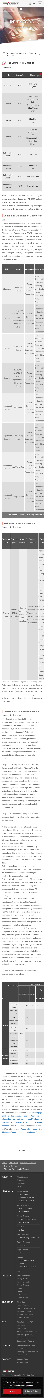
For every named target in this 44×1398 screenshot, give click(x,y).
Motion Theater (23, 1216)
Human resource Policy (26, 1345)
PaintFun (35, 1238)
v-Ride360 (23, 1198)
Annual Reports (23, 1305)
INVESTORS (13, 1163)
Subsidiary (21, 1183)
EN (34, 4)
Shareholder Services (25, 1311)
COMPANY (7, 1177)
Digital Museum (23, 1234)
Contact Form (22, 1359)
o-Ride (31, 1198)
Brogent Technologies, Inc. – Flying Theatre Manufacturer (11, 3)
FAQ (19, 1271)
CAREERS (7, 1345)
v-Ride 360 (21, 1294)
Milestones (21, 1180)
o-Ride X (31, 1201)
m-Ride (28, 1194)
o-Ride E (22, 1201)
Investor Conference (25, 1315)
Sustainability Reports (25, 1341)
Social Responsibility (25, 1335)
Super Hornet (24, 1212)
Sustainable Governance (26, 1338)
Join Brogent (22, 1355)
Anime (21, 1264)
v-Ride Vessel (24, 1222)
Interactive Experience (27, 1267)
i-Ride (21, 1194)
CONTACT (6, 1359)
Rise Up (22, 1208)
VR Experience (23, 1205)
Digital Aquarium (23, 1276)
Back (24, 1151)
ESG (4, 1322)
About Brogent (22, 1177)
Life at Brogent (22, 1348)
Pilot (20, 1253)
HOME (4, 1163)
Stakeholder (21, 1328)
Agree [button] (12, 1391)
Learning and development (27, 1352)
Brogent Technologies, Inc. (8, 1371)
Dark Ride (21, 1227)
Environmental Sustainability (28, 1332)
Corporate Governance (28, 1163)
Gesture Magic (24, 1238)
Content (20, 1257)
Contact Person (23, 1318)
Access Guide (22, 1362)
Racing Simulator (23, 1242)
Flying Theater (22, 1191)
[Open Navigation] (40, 3)
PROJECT (6, 1276)
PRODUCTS (7, 1191)
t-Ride (21, 1219)
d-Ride (21, 1230)
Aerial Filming (24, 1260)
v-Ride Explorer (31, 1219)
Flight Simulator (23, 1250)
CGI (32, 1260)
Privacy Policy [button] (31, 1391)
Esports (22, 1245)
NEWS (19, 1186)
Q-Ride (29, 1208)
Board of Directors (10, 1166)
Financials (21, 1302)
